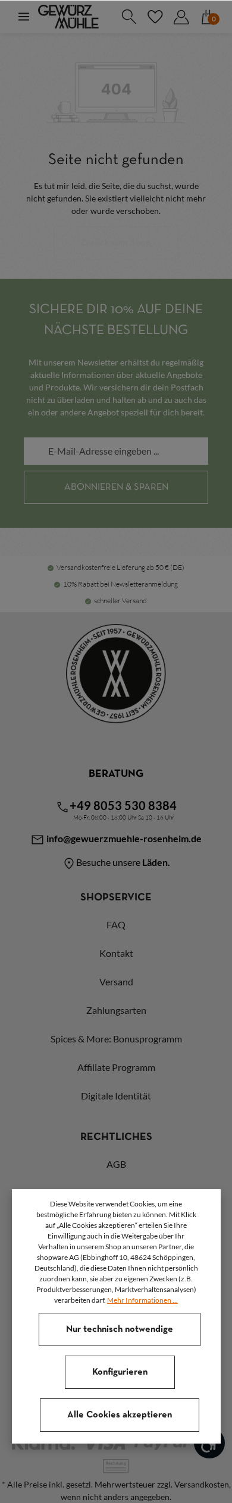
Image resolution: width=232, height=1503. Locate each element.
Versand (116, 981)
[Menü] (24, 17)
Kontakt (116, 953)
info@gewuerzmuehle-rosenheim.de (123, 838)
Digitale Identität (116, 1095)
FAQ (116, 924)
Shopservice (116, 898)
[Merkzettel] (155, 17)
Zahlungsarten (116, 1010)
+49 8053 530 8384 (123, 805)
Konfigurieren (120, 1372)
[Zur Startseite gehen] (68, 16)
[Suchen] (128, 17)
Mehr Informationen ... (142, 1300)
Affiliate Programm (116, 1067)
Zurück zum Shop (116, 243)
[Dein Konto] (181, 17)
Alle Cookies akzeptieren (119, 1415)
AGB (116, 1164)
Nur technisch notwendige (119, 1329)
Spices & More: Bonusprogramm (116, 1038)
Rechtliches (116, 1137)
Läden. (156, 862)
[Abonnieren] (116, 487)
